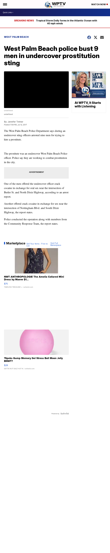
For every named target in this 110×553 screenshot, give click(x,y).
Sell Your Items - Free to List (37, 245)
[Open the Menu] (4, 4)
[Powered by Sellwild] (64, 414)
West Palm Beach (16, 36)
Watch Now (98, 4)
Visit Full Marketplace (55, 244)
